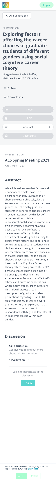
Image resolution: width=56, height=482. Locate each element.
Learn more (33, 468)
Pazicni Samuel (30, 78)
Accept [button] (21, 475)
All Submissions (18, 15)
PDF (29, 118)
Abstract (28, 127)
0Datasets (29, 135)
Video (29, 109)
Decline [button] (34, 475)
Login (46, 5)
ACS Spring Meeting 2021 (27, 160)
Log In (28, 383)
